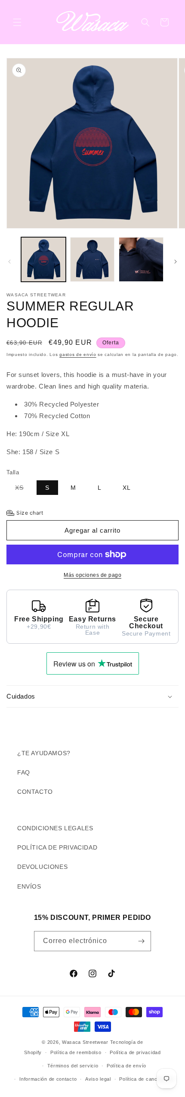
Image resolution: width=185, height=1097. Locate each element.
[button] (17, 22)
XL (127, 487)
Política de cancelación (146, 1079)
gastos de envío (77, 354)
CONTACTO (35, 791)
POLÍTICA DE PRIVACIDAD (57, 847)
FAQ (23, 772)
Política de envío (126, 1065)
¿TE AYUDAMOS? (44, 753)
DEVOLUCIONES (42, 866)
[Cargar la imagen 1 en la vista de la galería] (43, 259)
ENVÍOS (29, 886)
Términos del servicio (73, 1065)
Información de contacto (48, 1079)
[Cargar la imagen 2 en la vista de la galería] (92, 259)
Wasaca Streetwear (85, 1042)
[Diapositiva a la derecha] (175, 261)
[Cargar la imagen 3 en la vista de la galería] (141, 259)
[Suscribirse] (141, 941)
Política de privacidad (135, 1052)
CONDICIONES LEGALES (55, 828)
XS (23, 489)
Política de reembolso (76, 1052)
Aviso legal (98, 1079)
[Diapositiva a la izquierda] (9, 261)
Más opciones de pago (92, 575)
